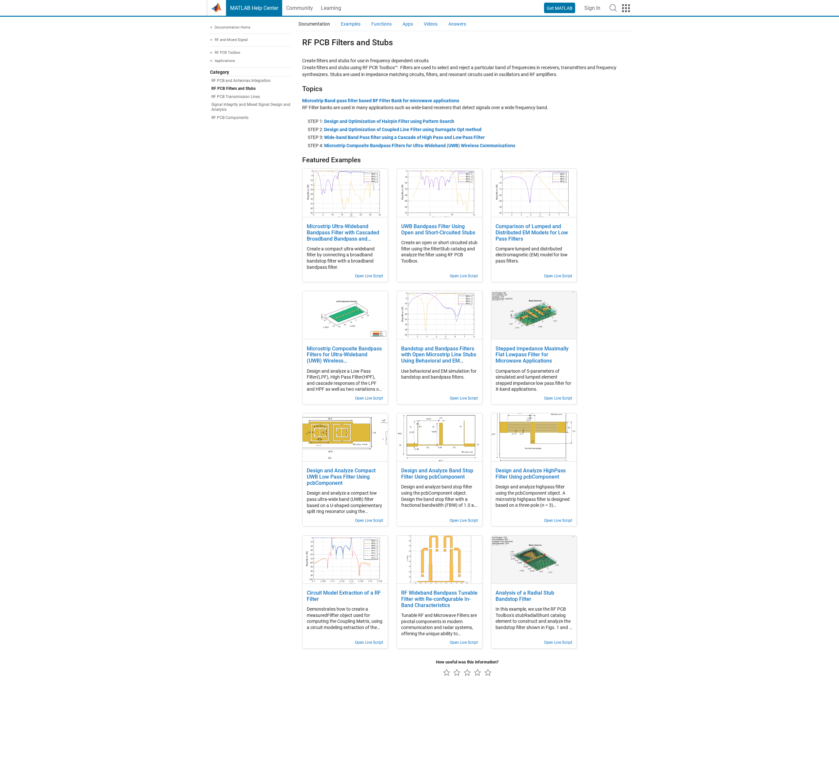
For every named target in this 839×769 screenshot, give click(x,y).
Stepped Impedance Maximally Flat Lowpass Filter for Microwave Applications (532, 355)
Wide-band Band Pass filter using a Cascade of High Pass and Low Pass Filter (404, 137)
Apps (407, 24)
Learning (331, 8)
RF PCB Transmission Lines (235, 96)
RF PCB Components (229, 117)
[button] (613, 8)
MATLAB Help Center (254, 8)
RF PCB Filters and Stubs (233, 89)
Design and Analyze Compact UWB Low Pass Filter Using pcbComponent (341, 477)
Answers (457, 24)
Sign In (592, 8)
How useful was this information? (467, 662)
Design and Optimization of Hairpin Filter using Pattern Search (389, 121)
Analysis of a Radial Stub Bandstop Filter (525, 596)
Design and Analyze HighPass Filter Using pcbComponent (531, 474)
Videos (431, 24)
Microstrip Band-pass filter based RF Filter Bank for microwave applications (380, 100)
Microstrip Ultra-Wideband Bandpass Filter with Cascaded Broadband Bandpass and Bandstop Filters (343, 233)
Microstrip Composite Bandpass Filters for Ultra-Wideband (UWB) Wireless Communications (419, 145)
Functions (381, 24)
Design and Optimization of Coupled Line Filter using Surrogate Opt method (402, 129)
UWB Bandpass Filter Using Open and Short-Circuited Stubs (438, 230)
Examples (351, 24)
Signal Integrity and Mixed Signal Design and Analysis (250, 107)
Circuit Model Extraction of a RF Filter (344, 596)
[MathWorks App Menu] (626, 8)
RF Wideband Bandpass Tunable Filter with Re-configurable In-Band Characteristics (439, 599)
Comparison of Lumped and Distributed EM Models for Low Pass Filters (532, 233)
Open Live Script (369, 276)
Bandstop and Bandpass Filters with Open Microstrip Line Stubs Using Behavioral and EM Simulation (438, 355)
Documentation (314, 24)
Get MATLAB (560, 8)
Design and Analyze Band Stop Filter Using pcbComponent (437, 474)
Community (299, 8)
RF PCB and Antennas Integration (241, 81)
